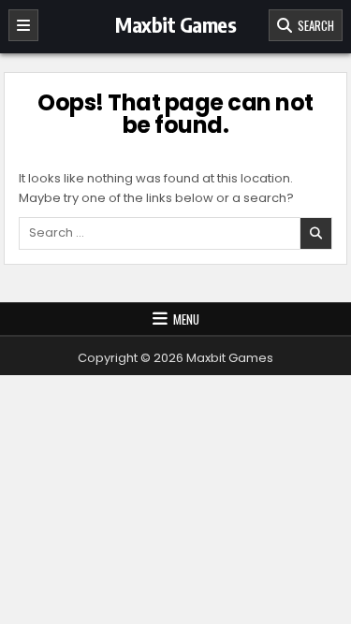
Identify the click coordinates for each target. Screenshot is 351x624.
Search (313, 25)
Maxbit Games (175, 24)
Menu (186, 319)
